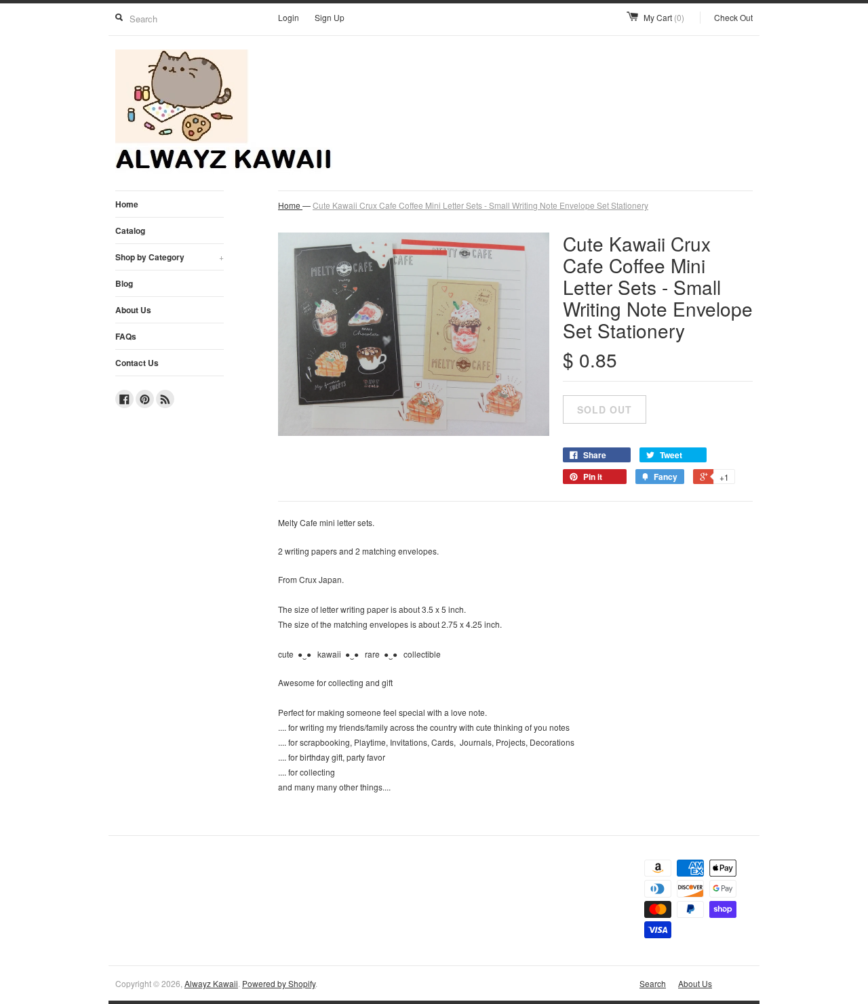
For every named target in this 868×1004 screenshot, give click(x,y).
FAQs (125, 336)
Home (126, 204)
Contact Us (137, 363)
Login (288, 17)
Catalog (130, 230)
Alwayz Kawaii (211, 983)
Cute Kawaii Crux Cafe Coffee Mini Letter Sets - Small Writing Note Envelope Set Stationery (480, 205)
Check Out (733, 17)
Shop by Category (169, 257)
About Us (133, 310)
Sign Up (329, 17)
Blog (124, 283)
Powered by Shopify (278, 983)
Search (652, 983)
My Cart (664, 17)
